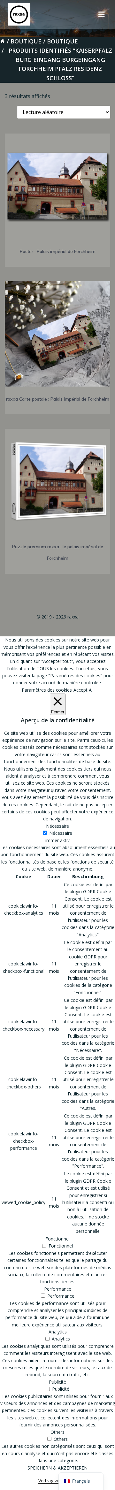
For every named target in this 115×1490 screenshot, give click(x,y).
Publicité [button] (57, 1382)
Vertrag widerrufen (57, 1481)
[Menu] (101, 14)
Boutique (26, 41)
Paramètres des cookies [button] (47, 690)
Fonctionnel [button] (57, 1239)
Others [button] (57, 1432)
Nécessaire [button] (57, 826)
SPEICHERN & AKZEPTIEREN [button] (57, 1468)
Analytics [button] (58, 1332)
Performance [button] (57, 1289)
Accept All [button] (83, 690)
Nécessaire (60, 833)
